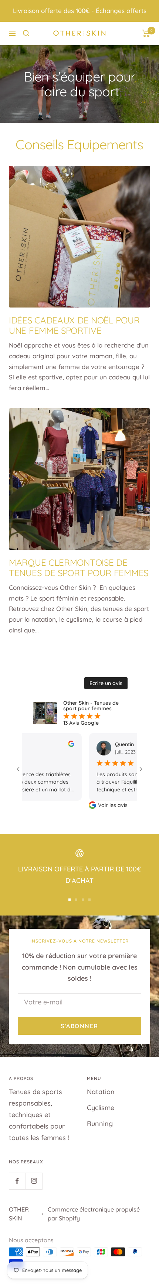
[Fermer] (147, 1108)
